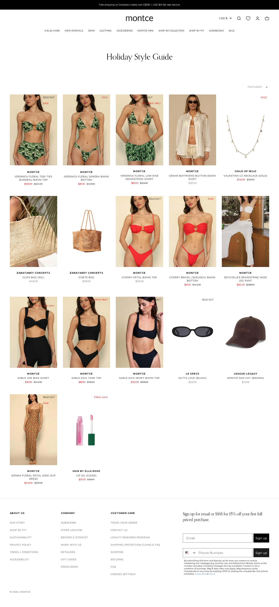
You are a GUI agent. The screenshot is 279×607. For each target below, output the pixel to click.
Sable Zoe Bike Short (33, 378)
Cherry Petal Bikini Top (139, 277)
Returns (117, 559)
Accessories (125, 30)
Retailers (68, 552)
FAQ (113, 566)
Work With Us (71, 544)
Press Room (69, 566)
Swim (91, 30)
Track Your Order (124, 522)
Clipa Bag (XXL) (33, 277)
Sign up (261, 538)
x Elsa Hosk (52, 30)
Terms (212, 574)
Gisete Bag (86, 277)
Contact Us (119, 530)
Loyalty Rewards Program (130, 537)
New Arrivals (74, 30)
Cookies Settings (123, 574)
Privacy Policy (20, 544)
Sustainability (21, 537)
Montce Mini (145, 30)
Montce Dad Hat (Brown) (245, 378)
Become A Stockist (74, 537)
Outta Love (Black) (193, 378)
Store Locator (71, 530)
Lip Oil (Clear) (86, 475)
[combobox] (189, 552)
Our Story (17, 522)
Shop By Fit (196, 30)
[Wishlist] (248, 18)
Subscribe (68, 522)
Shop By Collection (171, 30)
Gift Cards (68, 559)
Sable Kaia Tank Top (86, 378)
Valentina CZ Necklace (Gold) (245, 175)
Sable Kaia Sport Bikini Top (139, 378)
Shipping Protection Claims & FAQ (135, 544)
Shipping (117, 552)
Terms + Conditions (24, 552)
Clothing (106, 30)
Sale (231, 30)
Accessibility (19, 559)
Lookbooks (216, 30)
